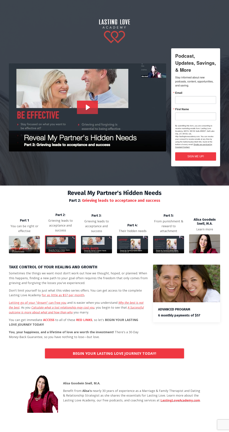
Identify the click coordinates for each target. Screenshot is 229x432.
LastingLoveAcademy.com (180, 400)
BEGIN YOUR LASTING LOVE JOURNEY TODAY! (114, 353)
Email (178, 92)
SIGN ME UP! (195, 156)
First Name (182, 109)
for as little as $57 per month (63, 295)
